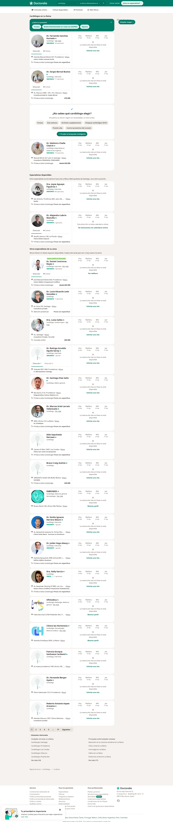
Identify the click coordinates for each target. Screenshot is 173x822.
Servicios (62, 801)
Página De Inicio (35, 769)
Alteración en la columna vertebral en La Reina (106, 742)
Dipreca (85, 27)
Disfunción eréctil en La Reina (100, 757)
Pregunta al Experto (66, 796)
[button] (111, 22)
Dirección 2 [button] (49, 363)
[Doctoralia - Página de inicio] (42, 3)
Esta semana (52, 123)
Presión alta (57, 128)
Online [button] (47, 51)
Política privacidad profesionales (42, 799)
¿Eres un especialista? (131, 3)
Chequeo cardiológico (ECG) (96, 123)
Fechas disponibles (60, 10)
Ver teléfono (93, 273)
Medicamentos (64, 799)
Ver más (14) (36, 760)
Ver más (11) (93, 760)
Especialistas (63, 792)
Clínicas (61, 794)
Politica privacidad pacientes (40, 796)
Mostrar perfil (93, 506)
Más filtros (94, 10)
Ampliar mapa (126, 22)
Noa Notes (94, 796)
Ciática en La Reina (96, 753)
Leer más (24, 817)
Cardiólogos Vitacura (39, 753)
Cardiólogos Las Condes (40, 749)
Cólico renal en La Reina (97, 746)
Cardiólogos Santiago (39, 742)
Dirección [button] (36, 51)
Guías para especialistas (97, 799)
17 (58, 729)
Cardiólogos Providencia (40, 746)
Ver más (58, 41)
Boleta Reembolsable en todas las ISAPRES (60, 27)
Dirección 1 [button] (37, 363)
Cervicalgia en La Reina (97, 749)
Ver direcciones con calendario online (93, 228)
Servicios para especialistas (98, 794)
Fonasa (37, 27)
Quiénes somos (35, 804)
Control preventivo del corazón (79, 128)
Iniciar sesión (115, 3)
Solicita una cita (92, 51)
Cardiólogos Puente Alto (40, 757)
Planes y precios (94, 792)
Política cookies (35, 801)
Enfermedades (64, 804)
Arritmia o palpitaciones (71, 123)
